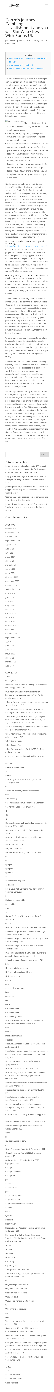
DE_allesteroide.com (14, 844)
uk (6, 1280)
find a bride (10, 904)
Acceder (8, 1370)
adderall (8, 763)
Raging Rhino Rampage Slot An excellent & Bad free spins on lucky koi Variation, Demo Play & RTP (25, 479)
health (8, 923)
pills (7, 1179)
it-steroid (9, 980)
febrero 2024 (10, 569)
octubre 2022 (11, 633)
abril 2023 (9, 609)
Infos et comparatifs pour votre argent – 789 (24, 960)
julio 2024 (9, 549)
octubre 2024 (11, 536)
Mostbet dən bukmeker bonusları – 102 (22, 1068)
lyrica (7, 1004)
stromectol (10, 1257)
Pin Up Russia (11, 1187)
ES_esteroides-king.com (15, 880)
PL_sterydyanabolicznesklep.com (19, 1203)
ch (6, 811)
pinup (7, 1191)
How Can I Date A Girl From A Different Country (25, 927)
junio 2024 (9, 553)
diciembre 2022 (11, 625)
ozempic (9, 1167)
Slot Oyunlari (10, 1224)
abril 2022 (9, 658)
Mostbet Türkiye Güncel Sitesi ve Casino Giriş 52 (25, 1121)
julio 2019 (9, 666)
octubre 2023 (11, 585)
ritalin (7, 1211)
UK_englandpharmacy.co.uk (17, 1284)
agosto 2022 (10, 641)
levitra (7, 1000)
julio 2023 (9, 597)
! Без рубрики (11, 680)
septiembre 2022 (12, 637)
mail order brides (12, 1012)
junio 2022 (9, 649)
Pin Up (8, 1183)
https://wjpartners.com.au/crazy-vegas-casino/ (27, 246)
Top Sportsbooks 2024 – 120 (17, 1269)
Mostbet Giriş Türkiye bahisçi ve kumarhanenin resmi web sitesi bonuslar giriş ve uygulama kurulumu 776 (25, 1075)
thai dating (9, 1261)
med (7, 1027)
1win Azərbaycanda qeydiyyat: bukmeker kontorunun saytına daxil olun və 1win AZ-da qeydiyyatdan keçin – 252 (24, 694)
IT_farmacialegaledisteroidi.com (18, 972)
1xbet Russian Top (13, 745)
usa (6, 1313)
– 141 (7, 676)
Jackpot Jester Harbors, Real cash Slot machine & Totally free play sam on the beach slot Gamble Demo (26, 507)
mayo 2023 (10, 605)
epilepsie (9, 868)
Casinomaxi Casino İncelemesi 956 (20, 807)
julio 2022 (9, 645)
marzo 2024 (10, 565)
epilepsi (8, 864)
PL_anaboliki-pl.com (13, 1195)
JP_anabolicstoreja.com (15, 988)
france (8, 908)
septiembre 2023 (12, 589)
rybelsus (8, 1215)
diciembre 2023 (11, 577)
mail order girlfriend (13, 1016)
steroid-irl (9, 1253)
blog (7, 794)
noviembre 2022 (12, 629)
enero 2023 (10, 621)
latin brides (10, 996)
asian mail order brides (15, 767)
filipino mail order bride (15, 900)
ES (6, 876)
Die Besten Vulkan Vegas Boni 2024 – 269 (23, 852)
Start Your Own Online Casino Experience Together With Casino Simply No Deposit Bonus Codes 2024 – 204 (25, 1238)
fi (5, 896)
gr (6, 912)
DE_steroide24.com (13, 848)
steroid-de (9, 1249)
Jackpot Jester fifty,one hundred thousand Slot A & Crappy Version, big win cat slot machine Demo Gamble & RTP (26, 489)
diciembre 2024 (11, 528)
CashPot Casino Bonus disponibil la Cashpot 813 (26, 802)
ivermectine (10, 984)
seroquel (9, 1219)
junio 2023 (9, 601)
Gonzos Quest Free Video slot (22, 65)
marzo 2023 (10, 613)
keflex (7, 992)
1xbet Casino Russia (13, 741)
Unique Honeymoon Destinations (19, 1301)
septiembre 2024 (12, 540)
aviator (8, 775)
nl (6, 1137)
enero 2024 (10, 573)
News (7, 1132)
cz (6, 819)
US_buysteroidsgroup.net (15, 1309)
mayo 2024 (10, 557)
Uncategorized (38, 40)
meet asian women (13, 1035)
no (6, 1145)
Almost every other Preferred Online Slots (27, 68)
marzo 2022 (10, 661)
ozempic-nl (10, 1175)
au (6, 771)
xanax (7, 1317)
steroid (8, 1245)
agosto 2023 (10, 593)
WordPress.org (11, 1383)
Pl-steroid (9, 1207)
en (6, 860)
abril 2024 (9, 561)
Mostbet (9, 1040)
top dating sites (11, 1265)
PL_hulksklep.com (12, 1199)
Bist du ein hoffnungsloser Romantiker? (22, 790)
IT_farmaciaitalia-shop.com (16, 968)
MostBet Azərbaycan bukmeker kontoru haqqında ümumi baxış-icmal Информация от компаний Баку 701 (26, 1054)
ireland (8, 964)
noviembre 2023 (12, 581)
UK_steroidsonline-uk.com (16, 1288)
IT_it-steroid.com (12, 976)
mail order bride (12, 1008)
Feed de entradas (12, 1374)
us (6, 1305)
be (6, 786)
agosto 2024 (10, 544)
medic (7, 1031)
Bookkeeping (11, 798)
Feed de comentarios (14, 1378)
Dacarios (12, 40)
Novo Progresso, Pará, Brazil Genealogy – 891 (25, 1149)
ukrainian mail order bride (16, 1292)
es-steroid (9, 885)
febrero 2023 (10, 617)
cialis (7, 815)
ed (6, 856)
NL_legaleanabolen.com (15, 1141)
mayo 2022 (10, 653)
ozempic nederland (13, 1171)
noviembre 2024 (12, 532)
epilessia (9, 872)
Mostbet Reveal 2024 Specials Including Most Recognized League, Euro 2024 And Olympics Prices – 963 (24, 1107)
